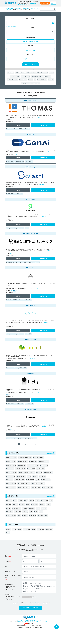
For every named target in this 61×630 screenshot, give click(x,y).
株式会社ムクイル (30, 267)
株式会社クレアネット (30, 339)
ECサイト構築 (44, 73)
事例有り (14, 290)
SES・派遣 (50, 79)
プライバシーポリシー (39, 620)
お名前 (7, 561)
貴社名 (7, 556)
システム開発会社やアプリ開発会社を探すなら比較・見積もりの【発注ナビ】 (20, 8)
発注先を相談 (43, 125)
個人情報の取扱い (36, 603)
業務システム (11, 73)
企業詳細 (18, 125)
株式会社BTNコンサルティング (30, 233)
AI (34, 79)
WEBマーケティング (12, 79)
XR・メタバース (23, 79)
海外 (16, 121)
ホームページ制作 (35, 73)
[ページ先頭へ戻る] (56, 626)
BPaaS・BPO (36, 83)
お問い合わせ (47, 621)
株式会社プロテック (30, 305)
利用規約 (27, 603)
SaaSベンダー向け (29, 621)
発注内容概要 (9, 584)
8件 (11, 253)
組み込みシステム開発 (37, 76)
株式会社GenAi (30, 134)
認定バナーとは (40, 621)
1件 (11, 290)
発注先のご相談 (45, 3)
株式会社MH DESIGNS (30, 409)
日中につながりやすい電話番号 (13, 576)
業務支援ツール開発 (26, 83)
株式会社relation (30, 199)
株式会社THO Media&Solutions (30, 100)
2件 (11, 219)
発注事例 (37, 1)
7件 (11, 120)
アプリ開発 (26, 73)
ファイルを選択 (27, 597)
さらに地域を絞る (12, 26)
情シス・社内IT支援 (41, 79)
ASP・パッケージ (26, 76)
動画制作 (30, 79)
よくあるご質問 (24, 620)
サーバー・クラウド (15, 76)
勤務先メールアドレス (11, 572)
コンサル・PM (47, 76)
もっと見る (37, 117)
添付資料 (7, 595)
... (35, 444)
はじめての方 (21, 1)
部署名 (7, 566)
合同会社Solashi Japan (30, 167)
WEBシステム (19, 73)
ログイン (53, 3)
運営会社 (18, 620)
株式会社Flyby (30, 373)
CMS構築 (51, 73)
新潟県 (10, 9)
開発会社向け (21, 621)
